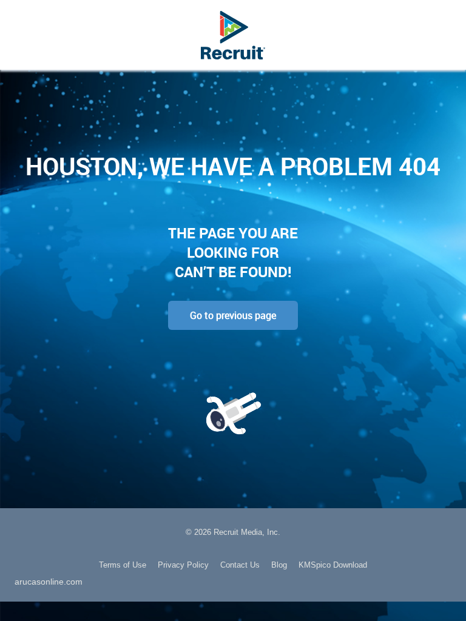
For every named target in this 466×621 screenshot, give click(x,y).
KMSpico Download (333, 564)
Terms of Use (122, 564)
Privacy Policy (183, 564)
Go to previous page (233, 315)
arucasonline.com (49, 581)
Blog (279, 564)
